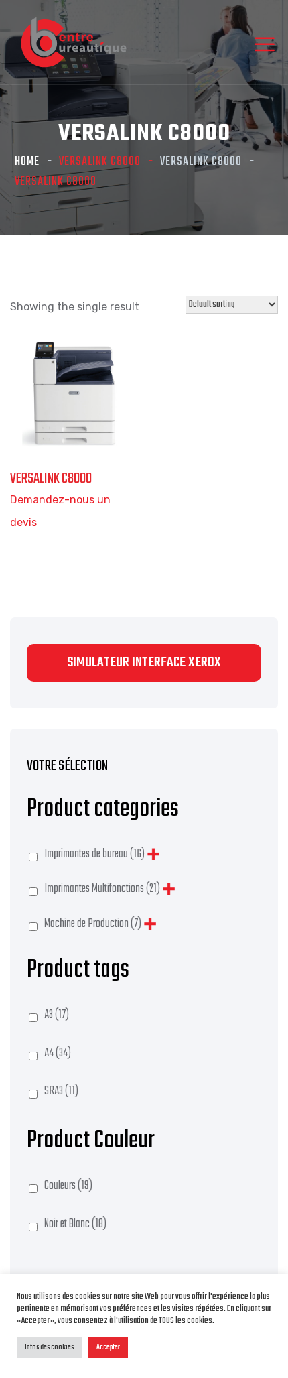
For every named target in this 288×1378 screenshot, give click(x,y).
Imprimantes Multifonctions (102, 889)
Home (27, 162)
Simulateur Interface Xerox (144, 662)
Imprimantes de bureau (94, 854)
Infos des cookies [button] (49, 1347)
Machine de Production (92, 924)
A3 (56, 1015)
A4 (57, 1053)
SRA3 (61, 1091)
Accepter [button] (108, 1347)
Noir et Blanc (75, 1224)
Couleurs (68, 1186)
